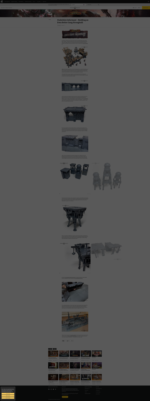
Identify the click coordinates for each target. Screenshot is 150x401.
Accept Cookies (8, 393)
